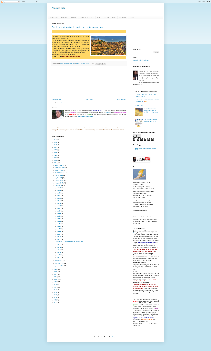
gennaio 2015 (59, 266)
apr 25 (59, 200)
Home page (54, 17)
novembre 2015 (60, 167)
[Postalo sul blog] (98, 64)
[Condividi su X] (100, 64)
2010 (55, 279)
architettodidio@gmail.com (141, 60)
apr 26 (59, 198)
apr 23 (59, 203)
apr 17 (59, 218)
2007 (55, 287)
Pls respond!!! (139, 105)
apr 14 (59, 226)
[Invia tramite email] (96, 64)
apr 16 (59, 221)
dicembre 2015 (60, 165)
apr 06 (59, 245)
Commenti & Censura (86, 17)
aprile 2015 (58, 185)
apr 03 (59, 252)
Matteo (106, 17)
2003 (55, 297)
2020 (55, 150)
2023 (55, 145)
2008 (55, 284)
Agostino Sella (58, 8)
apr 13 (59, 229)
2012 (55, 274)
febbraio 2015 (59, 263)
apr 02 (59, 255)
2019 (55, 152)
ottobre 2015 (59, 170)
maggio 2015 (59, 183)
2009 (55, 282)
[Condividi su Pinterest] (105, 64)
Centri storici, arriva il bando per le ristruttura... (70, 241)
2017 (55, 157)
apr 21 (59, 208)
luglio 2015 (58, 178)
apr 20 (59, 211)
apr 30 (59, 188)
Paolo (114, 17)
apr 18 (59, 216)
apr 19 (59, 213)
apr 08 (59, 236)
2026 (55, 140)
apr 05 (59, 247)
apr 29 (59, 190)
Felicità (73, 17)
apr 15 (59, 224)
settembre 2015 (60, 173)
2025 (55, 142)
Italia (99, 17)
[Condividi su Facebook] (103, 64)
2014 (55, 269)
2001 (55, 302)
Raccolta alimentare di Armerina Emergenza (150, 120)
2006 (55, 289)
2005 (55, 292)
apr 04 (59, 250)
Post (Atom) (60, 103)
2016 (55, 160)
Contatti (131, 17)
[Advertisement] (89, 82)
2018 (55, 155)
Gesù (134, 233)
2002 (55, 300)
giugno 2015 (59, 180)
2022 (55, 147)
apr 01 (59, 257)
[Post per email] (92, 63)
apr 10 (59, 231)
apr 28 (59, 193)
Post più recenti (56, 100)
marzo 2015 (59, 261)
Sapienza (122, 17)
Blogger (114, 337)
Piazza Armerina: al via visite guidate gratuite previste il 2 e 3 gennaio (151, 110)
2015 (55, 163)
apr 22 (59, 206)
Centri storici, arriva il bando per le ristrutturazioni (77, 27)
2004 (55, 295)
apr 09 (59, 234)
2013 (55, 272)
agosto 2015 (59, 175)
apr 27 (59, 195)
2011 (55, 277)
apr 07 (59, 239)
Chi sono (64, 17)
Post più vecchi (121, 100)
